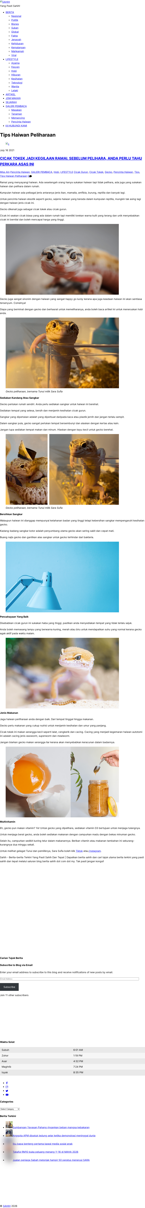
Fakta (14, 35)
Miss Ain (5, 172)
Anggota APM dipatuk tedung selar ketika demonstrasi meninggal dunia (54, 1135)
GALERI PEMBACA (16, 106)
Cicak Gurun (81, 172)
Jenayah (16, 39)
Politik (14, 20)
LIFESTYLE (12, 59)
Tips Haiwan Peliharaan (13, 175)
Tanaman (16, 113)
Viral (13, 55)
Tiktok (79, 850)
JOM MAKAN (13, 98)
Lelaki (14, 90)
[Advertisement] (72, 908)
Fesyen (15, 66)
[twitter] (7, 1090)
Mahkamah (17, 51)
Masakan (16, 109)
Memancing (18, 117)
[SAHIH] (5, 1)
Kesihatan (17, 78)
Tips (136, 172)
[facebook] (7, 1082)
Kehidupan (17, 43)
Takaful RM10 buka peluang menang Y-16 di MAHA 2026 (45, 1151)
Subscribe (9, 986)
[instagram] (7, 1086)
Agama (15, 63)
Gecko (108, 172)
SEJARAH (11, 102)
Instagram (95, 850)
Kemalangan (18, 47)
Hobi (14, 70)
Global (15, 31)
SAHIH (7, 1205)
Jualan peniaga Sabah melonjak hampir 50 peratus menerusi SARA (51, 1160)
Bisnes (15, 23)
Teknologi (16, 82)
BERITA (10, 12)
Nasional (16, 16)
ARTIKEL (11, 94)
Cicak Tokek (96, 172)
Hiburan (15, 74)
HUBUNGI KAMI (17, 125)
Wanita (15, 86)
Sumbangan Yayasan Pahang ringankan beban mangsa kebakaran (51, 1127)
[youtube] (7, 1094)
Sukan (14, 27)
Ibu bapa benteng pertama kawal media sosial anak (42, 1143)
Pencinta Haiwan (21, 121)
